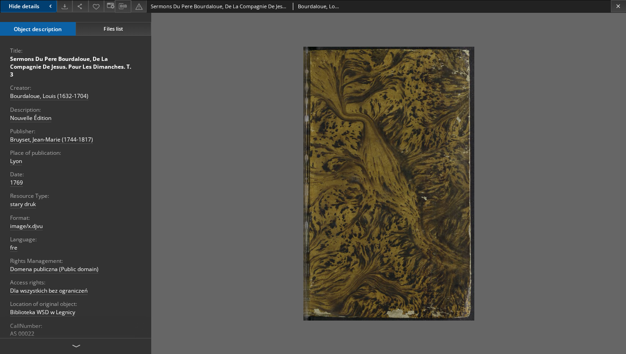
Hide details (24, 6)
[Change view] (109, 6)
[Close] (618, 6)
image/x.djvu (26, 226)
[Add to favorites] (96, 6)
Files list (113, 28)
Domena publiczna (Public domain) (54, 269)
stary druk (23, 204)
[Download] (64, 6)
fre (13, 247)
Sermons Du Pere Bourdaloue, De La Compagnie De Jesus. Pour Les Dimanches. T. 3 (70, 66)
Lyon (16, 161)
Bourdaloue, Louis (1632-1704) (49, 96)
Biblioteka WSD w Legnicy (42, 312)
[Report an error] (139, 6)
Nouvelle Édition (30, 118)
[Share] (80, 6)
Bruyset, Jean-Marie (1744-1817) (51, 139)
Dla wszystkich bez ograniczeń (49, 290)
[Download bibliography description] (123, 6)
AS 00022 (22, 334)
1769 (16, 182)
